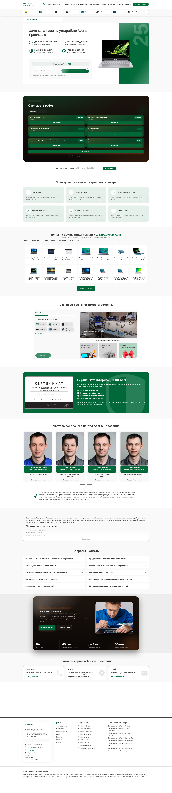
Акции (104, 4)
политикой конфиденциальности (56, 75)
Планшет (88, 12)
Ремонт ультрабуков (84, 745)
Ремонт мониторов (84, 742)
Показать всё (86, 151)
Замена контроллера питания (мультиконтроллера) (47, 140)
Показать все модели (86, 288)
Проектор (72, 12)
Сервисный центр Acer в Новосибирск (120, 740)
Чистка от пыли (93, 140)
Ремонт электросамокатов (86, 748)
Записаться (56, 122)
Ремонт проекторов (84, 734)
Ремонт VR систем (84, 740)
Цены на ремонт (94, 4)
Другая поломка (109, 168)
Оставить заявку (47, 627)
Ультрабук (135, 12)
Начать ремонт (141, 4)
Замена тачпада (93, 128)
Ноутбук (31, 12)
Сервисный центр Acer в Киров (118, 751)
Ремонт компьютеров (85, 731)
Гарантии (111, 4)
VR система (104, 12)
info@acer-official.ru (117, 676)
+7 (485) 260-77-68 (53, 4)
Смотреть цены (64, 627)
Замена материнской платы (39, 128)
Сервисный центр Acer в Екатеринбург (121, 738)
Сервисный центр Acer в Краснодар (120, 748)
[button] (82, 486)
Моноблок (46, 12)
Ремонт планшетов (84, 737)
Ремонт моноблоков (84, 728)
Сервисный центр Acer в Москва (119, 726)
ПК (59, 12)
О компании (82, 4)
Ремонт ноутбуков (84, 726)
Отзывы (120, 4)
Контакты (128, 4)
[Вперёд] (147, 12)
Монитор (120, 12)
